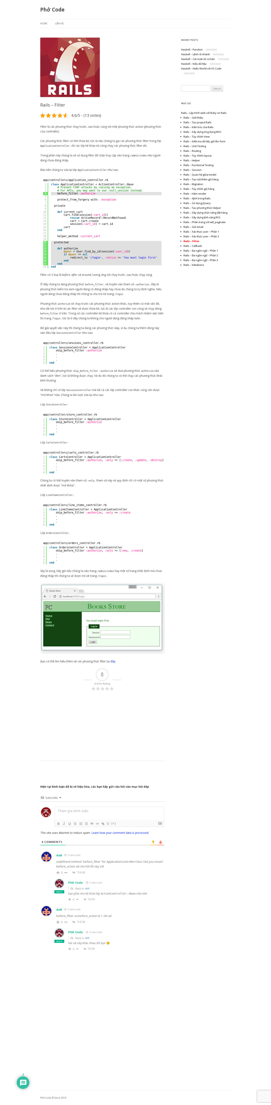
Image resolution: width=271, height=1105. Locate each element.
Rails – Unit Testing (195, 146)
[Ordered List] (81, 823)
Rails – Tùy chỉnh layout (197, 155)
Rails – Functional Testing (198, 165)
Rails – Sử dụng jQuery (197, 203)
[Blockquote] (92, 823)
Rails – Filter (191, 241)
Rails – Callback (193, 246)
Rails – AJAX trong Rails (197, 198)
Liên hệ (59, 23)
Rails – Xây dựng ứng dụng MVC (202, 132)
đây (113, 661)
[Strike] (75, 823)
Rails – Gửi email (193, 227)
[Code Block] (97, 823)
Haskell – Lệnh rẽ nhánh (195, 54)
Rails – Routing (192, 151)
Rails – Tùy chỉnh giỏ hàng (199, 189)
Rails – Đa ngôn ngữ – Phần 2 (201, 255)
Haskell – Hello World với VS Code (201, 68)
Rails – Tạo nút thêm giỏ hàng (201, 179)
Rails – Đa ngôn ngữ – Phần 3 (201, 260)
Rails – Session (193, 170)
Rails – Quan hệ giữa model (200, 174)
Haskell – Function (192, 49)
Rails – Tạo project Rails (197, 122)
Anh (87, 888)
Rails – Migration (193, 184)
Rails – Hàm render (195, 193)
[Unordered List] (86, 823)
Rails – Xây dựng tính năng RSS (202, 217)
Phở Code (52, 9)
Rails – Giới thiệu (193, 117)
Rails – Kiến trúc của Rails (198, 127)
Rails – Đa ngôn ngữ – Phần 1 (201, 250)
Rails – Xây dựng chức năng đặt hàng (205, 212)
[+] (113, 823)
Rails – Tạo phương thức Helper (202, 208)
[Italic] (64, 823)
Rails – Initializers (194, 265)
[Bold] (58, 823)
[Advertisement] (102, 725)
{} (108, 823)
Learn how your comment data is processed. (120, 833)
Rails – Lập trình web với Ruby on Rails (204, 113)
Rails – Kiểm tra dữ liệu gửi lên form (204, 141)
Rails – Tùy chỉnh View (197, 136)
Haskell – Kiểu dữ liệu (194, 64)
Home (43, 23)
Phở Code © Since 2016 (53, 1097)
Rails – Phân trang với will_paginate (205, 222)
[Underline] (69, 823)
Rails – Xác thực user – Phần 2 (201, 236)
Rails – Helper (192, 160)
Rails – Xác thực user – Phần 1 (201, 231)
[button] (70, 67)
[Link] (103, 823)
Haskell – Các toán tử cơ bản (198, 59)
